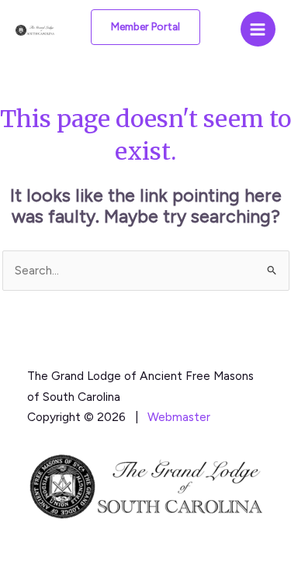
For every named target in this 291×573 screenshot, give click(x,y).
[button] (145, 27)
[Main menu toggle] (258, 29)
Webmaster (178, 416)
